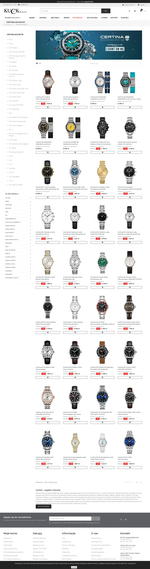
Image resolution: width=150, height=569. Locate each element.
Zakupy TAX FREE (39, 549)
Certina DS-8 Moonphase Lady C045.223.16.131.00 (101, 458)
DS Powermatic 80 (16, 152)
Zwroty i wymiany (68, 545)
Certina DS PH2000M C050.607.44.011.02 (98, 98)
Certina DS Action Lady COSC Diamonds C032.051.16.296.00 (129, 323)
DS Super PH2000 (16, 185)
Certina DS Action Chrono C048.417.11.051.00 (127, 143)
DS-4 (11, 130)
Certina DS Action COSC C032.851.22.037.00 (45, 413)
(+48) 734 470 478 (10, 4)
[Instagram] (126, 520)
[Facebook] (121, 520)
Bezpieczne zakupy (40, 559)
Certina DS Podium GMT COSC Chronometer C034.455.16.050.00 (129, 413)
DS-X (11, 181)
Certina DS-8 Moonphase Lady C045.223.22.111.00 (74, 458)
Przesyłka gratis (97, 549)
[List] (40, 63)
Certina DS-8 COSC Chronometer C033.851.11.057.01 (102, 323)
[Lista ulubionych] (135, 11)
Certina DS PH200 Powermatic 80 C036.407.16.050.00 (101, 368)
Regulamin (66, 552)
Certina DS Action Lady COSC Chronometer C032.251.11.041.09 (75, 188)
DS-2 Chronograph (16, 125)
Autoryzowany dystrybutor (101, 545)
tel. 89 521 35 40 (126, 547)
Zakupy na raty (38, 556)
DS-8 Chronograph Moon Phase (18, 135)
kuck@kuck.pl (24, 4)
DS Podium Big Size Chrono (16, 75)
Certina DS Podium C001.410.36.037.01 (43, 98)
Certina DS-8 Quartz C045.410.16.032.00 (70, 98)
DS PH (11, 172)
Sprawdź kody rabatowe (66, 2)
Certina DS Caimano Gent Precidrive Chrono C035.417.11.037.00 (45, 233)
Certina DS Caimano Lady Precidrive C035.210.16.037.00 (129, 233)
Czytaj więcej (43, 506)
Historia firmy (96, 538)
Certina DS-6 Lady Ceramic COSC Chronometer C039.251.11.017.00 (73, 323)
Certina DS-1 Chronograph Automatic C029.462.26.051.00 (47, 188)
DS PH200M (13, 101)
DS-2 (11, 40)
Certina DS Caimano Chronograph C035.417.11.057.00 (130, 188)
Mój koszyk (8, 545)
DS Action (12, 66)
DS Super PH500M (16, 105)
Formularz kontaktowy (12, 559)
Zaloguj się (8, 538)
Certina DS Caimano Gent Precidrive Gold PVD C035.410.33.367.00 (99, 188)
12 (137, 482)
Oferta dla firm (38, 552)
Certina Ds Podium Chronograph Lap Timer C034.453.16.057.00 (72, 413)
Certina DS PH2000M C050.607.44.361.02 (71, 143)
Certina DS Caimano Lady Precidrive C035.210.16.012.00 (74, 233)
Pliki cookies (66, 559)
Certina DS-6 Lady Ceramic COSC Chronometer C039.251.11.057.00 (46, 323)
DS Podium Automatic (17, 121)
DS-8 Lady (13, 140)
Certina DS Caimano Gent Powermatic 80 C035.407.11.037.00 (72, 278)
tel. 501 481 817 (125, 549)
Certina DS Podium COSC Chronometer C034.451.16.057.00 (72, 368)
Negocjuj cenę (38, 545)
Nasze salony (96, 556)
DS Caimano (13, 70)
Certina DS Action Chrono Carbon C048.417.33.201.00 (100, 143)
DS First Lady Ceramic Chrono (17, 57)
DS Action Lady (15, 85)
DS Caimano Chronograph (18, 144)
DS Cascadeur (14, 177)
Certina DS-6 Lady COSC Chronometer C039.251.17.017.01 (130, 278)
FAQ (63, 538)
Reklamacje (66, 542)
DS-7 (11, 164)
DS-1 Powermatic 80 (16, 52)
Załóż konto (8, 542)
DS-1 (10, 113)
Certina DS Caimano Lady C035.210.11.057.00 (99, 233)
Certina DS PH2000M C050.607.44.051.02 (43, 143)
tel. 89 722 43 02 (126, 557)
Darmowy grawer (97, 552)
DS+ (10, 160)
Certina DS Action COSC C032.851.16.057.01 (127, 368)
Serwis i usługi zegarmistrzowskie (103, 559)
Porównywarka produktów (14, 552)
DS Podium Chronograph (18, 117)
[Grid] (37, 63)
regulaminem (78, 522)
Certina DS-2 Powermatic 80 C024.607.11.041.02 (101, 413)
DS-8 (11, 44)
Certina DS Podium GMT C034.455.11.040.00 (45, 458)
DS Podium (13, 48)
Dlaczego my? (96, 542)
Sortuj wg (115, 63)
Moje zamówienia (10, 549)
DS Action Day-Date (16, 93)
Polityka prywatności (69, 556)
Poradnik (65, 549)
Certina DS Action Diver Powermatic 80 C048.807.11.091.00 (99, 278)
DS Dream (13, 62)
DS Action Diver (15, 97)
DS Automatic (14, 109)
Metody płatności (39, 538)
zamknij (74, 567)
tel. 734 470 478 (126, 541)
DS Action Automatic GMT (19, 89)
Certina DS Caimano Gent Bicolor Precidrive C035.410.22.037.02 (45, 278)
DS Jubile (12, 148)
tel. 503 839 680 (126, 559)
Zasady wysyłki (38, 542)
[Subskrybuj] (95, 519)
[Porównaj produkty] (129, 11)
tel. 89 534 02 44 (126, 539)
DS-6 (11, 156)
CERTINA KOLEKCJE (15, 34)
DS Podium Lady (15, 80)
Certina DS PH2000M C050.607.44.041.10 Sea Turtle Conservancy (129, 98)
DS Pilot (12, 168)
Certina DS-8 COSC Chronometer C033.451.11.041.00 (125, 458)
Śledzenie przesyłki (11, 556)
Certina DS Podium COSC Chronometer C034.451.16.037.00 (45, 368)
